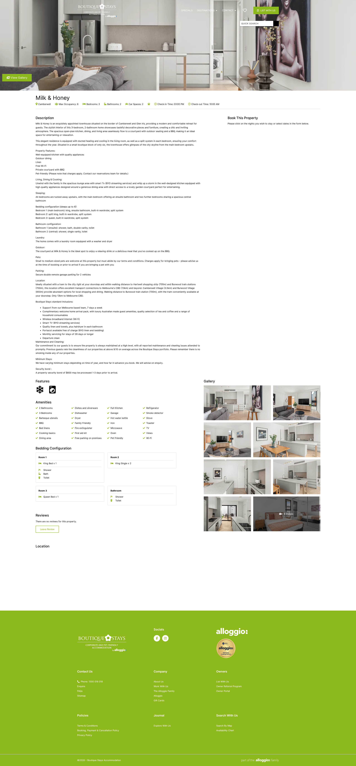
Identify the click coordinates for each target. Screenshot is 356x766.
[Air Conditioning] (40, 389)
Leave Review (47, 529)
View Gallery (18, 77)
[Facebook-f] (157, 638)
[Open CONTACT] (235, 10)
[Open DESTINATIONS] (216, 10)
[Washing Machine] (52, 389)
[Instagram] (165, 638)
